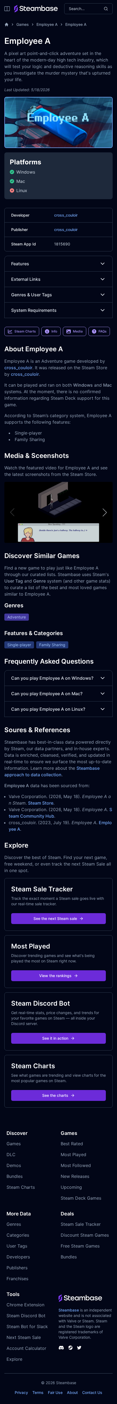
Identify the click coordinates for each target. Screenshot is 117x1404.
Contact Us (92, 1392)
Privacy (21, 1392)
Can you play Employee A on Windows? (52, 678)
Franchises (17, 1278)
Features (20, 263)
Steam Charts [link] (25, 331)
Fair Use (55, 1392)
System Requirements (34, 310)
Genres (14, 1224)
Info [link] (54, 331)
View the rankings (55, 975)
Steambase (69, 1310)
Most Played (73, 1154)
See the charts (55, 1095)
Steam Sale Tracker (81, 1224)
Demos (14, 1165)
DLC (11, 1154)
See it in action (55, 1038)
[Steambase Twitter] (79, 1348)
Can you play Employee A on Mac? (46, 693)
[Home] (6, 24)
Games (22, 24)
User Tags (17, 1246)
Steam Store (40, 803)
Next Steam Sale (24, 1337)
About (72, 1392)
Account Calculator (26, 1348)
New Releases (75, 1176)
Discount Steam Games (85, 1235)
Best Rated (72, 1143)
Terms (38, 1392)
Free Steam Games (80, 1246)
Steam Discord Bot (26, 1315)
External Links (26, 279)
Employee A (47, 24)
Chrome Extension (25, 1304)
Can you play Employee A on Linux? (48, 709)
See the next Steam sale (55, 918)
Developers (18, 1257)
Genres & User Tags (31, 294)
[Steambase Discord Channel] (61, 1348)
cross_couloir (66, 215)
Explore (14, 1359)
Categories (18, 1235)
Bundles (15, 1176)
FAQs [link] (102, 331)
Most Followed (76, 1165)
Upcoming (71, 1187)
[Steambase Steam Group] (70, 1348)
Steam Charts (21, 1187)
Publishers (17, 1267)
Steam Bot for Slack (27, 1326)
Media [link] (78, 331)
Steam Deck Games (81, 1198)
